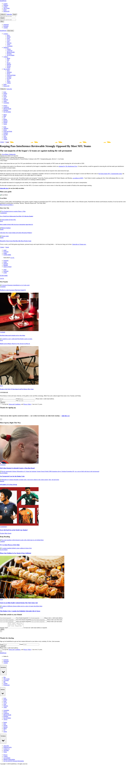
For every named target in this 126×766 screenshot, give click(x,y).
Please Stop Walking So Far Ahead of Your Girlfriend (15, 553)
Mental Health (11, 52)
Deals (5, 9)
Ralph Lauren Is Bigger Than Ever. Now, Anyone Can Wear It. (15, 343)
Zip (17, 400)
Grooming (9, 46)
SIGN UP (3, 646)
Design (9, 66)
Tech (8, 79)
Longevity (9, 50)
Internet (9, 64)
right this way (66, 415)
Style (8, 35)
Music (8, 58)
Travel (8, 40)
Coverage (6, 680)
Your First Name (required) (23, 619)
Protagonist (6, 685)
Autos (8, 44)
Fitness (9, 49)
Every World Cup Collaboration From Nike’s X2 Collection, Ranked (16, 216)
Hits (4, 677)
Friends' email (4, 627)
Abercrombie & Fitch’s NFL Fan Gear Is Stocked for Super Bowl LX (16, 224)
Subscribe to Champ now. (79, 244)
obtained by (62, 166)
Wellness (5, 5)
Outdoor (9, 76)
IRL (4, 682)
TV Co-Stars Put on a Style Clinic (10, 545)
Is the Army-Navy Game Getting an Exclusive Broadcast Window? (16, 232)
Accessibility (6, 758)
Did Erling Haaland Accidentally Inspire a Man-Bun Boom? (17, 468)
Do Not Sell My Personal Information (13, 761)
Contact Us (6, 749)
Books (8, 63)
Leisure (5, 3)
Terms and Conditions (14, 404)
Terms (5, 752)
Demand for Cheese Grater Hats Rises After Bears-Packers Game (15, 241)
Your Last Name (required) (23, 621)
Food (8, 38)
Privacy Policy (27, 404)
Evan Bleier (5, 154)
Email (17, 399)
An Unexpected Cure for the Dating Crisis (12, 476)
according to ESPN (78, 178)
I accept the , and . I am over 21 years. (22, 404)
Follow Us (3, 14)
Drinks (9, 36)
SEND (2, 629)
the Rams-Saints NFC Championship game (110, 173)
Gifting (9, 83)
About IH (6, 745)
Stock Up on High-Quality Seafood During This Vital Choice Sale (19, 602)
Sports (8, 67)
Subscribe (9, 14)
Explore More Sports (5, 533)
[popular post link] (14, 285)
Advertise (6, 750)
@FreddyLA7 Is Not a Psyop (8, 484)
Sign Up (3, 402)
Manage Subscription (9, 759)
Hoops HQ (6, 11)
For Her (9, 78)
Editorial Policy (7, 747)
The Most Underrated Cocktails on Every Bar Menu (12, 335)
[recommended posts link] (19, 463)
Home (8, 73)
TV (8, 61)
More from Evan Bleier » (7, 204)
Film (8, 60)
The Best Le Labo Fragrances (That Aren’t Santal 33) (13, 290)
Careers (5, 756)
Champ (5, 683)
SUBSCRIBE (7, 254)
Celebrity (2, 541)
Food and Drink (11, 75)
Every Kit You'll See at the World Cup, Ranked (13, 530)
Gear (8, 41)
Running (9, 53)
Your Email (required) (22, 618)
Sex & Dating (10, 55)
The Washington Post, (71, 166)
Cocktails (2, 332)
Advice (5, 719)
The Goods (6, 8)
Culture (5, 6)
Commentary (3, 213)
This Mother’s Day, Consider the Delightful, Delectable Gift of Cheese (20, 611)
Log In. (12, 257)
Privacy (5, 755)
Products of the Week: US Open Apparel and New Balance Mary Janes (17, 389)
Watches (9, 43)
